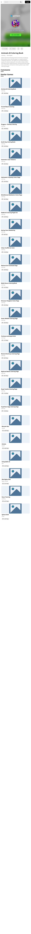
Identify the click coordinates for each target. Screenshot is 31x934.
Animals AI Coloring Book (8, 89)
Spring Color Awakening (8, 230)
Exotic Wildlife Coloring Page (9, 318)
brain (3, 516)
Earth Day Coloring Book (8, 142)
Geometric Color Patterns (8, 159)
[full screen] (21, 48)
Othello (4, 444)
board (3, 445)
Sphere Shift (5, 514)
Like (5, 48)
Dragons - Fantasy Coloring (9, 124)
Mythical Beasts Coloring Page (10, 371)
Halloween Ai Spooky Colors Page (10, 177)
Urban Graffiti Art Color (8, 248)
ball (3, 463)
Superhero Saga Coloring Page (10, 407)
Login (27, 2)
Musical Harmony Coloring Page (10, 354)
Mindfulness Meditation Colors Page (11, 195)
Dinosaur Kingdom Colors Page (10, 301)
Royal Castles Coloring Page (9, 389)
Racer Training (6, 497)
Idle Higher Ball (6, 479)
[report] (18, 48)
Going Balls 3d (6, 461)
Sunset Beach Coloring (7, 106)
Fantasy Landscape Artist (8, 336)
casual (3, 428)
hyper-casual (5, 481)
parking (3, 498)
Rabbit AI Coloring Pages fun (9, 212)
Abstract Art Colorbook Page (9, 265)
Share (13, 48)
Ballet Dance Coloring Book (9, 283)
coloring (3, 55)
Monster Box (5, 426)
